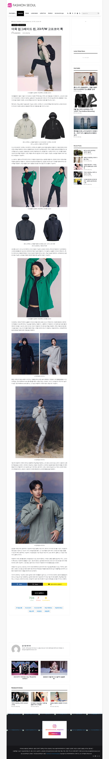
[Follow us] (54, 727)
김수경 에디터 (17, 33)
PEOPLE (50, 13)
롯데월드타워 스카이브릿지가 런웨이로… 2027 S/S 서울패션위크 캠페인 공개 (85, 133)
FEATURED (12, 13)
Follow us (54, 733)
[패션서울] (22, 5)
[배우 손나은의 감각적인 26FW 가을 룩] (78, 153)
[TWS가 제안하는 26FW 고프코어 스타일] (19, 696)
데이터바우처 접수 (59, 13)
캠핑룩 (47, 611)
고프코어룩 (38, 608)
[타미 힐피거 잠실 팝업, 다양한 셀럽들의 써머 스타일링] (39, 696)
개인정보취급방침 (55, 753)
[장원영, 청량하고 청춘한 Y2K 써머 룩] (58, 696)
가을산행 (19, 608)
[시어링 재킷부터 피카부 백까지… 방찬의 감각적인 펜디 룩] (78, 182)
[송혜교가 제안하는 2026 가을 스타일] (78, 160)
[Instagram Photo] (15, 722)
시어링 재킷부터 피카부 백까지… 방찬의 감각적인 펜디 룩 (90, 181)
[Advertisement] (69, 5)
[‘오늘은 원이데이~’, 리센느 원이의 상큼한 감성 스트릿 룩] (78, 167)
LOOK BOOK (34, 13)
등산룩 (32, 611)
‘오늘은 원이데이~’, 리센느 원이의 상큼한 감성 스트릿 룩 (90, 166)
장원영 (40, 611)
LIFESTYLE (43, 13)
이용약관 (48, 753)
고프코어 (28, 608)
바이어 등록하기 (39, 593)
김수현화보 (49, 608)
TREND (27, 13)
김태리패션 (59, 608)
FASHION (20, 13)
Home (14, 21)
